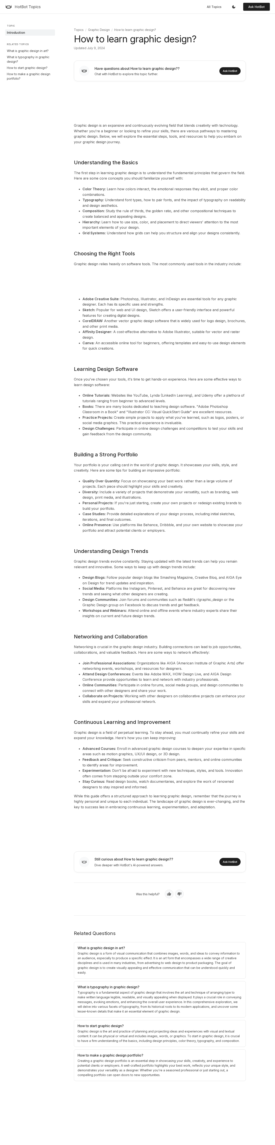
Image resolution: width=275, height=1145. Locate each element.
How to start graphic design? (27, 68)
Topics (79, 30)
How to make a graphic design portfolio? (28, 76)
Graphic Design (99, 30)
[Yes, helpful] (169, 894)
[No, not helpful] (179, 894)
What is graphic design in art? (28, 51)
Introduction (16, 32)
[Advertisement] (160, 101)
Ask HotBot (256, 7)
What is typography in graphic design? (28, 59)
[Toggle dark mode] (233, 7)
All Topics (214, 7)
